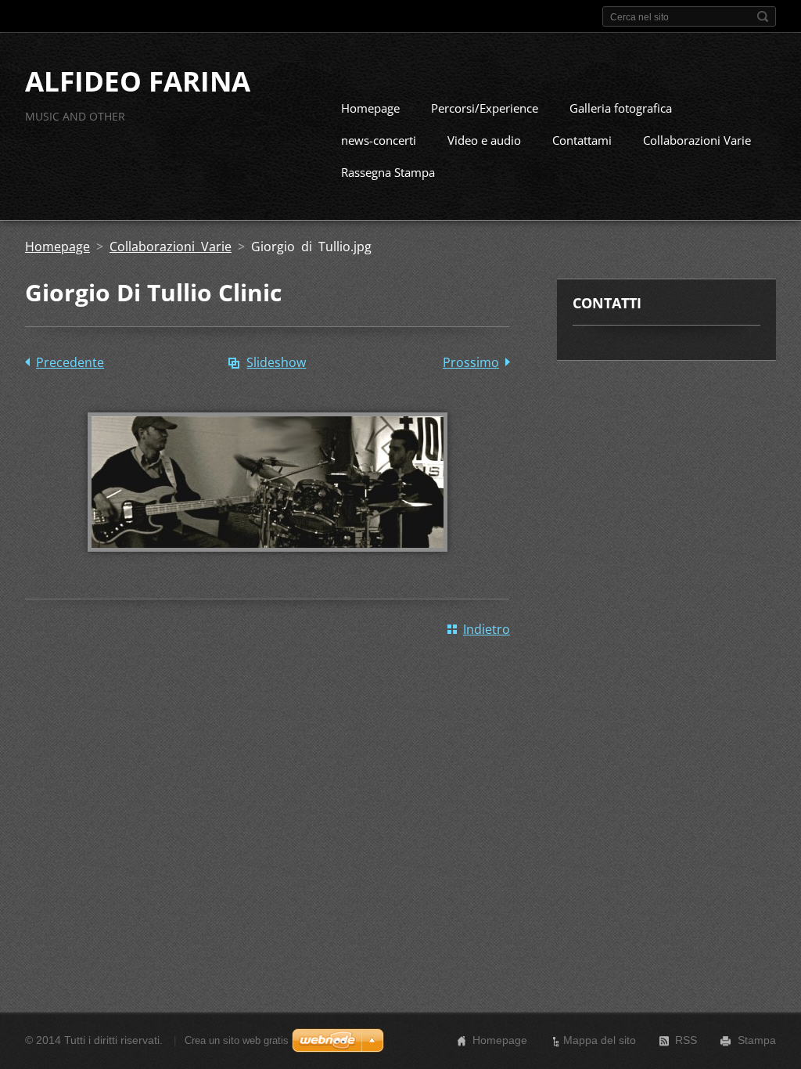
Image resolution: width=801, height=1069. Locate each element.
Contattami (582, 140)
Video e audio (484, 140)
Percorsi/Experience (484, 108)
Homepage (370, 108)
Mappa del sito (599, 1040)
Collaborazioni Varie (697, 140)
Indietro (486, 629)
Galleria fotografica (620, 108)
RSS (686, 1040)
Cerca (762, 16)
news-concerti (378, 140)
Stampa (757, 1040)
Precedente (70, 362)
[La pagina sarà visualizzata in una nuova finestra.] (267, 562)
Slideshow (276, 362)
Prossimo (471, 362)
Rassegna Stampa (388, 172)
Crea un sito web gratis (237, 1040)
